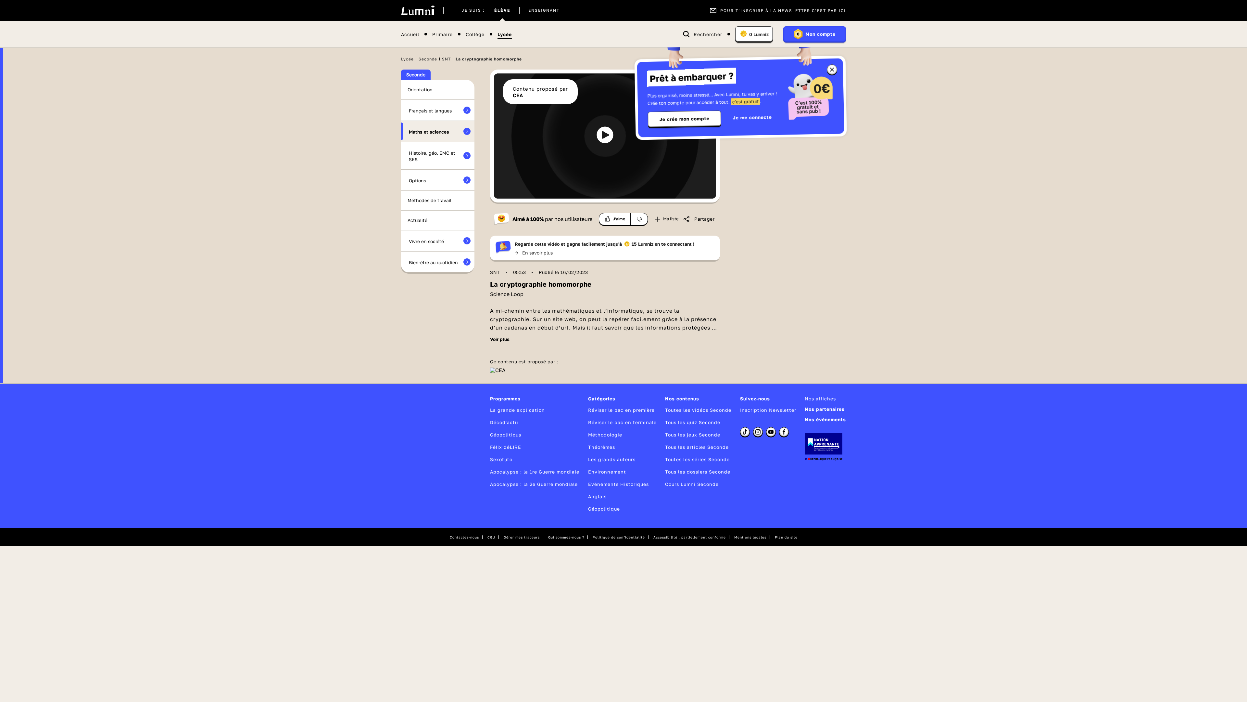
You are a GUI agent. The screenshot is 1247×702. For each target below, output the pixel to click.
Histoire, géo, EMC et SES (432, 156)
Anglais (597, 496)
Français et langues (430, 110)
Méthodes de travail (429, 200)
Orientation (420, 89)
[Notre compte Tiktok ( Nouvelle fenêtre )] (745, 432)
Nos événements (825, 419)
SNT (446, 59)
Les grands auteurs (612, 459)
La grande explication (517, 410)
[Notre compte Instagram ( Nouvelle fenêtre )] (758, 432)
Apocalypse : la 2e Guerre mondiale (534, 484)
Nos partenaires (825, 409)
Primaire (442, 34)
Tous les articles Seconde (697, 447)
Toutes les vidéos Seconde (698, 410)
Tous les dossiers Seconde (697, 471)
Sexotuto (501, 459)
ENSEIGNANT (544, 10)
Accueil (410, 34)
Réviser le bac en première (621, 410)
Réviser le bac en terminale (622, 422)
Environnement (607, 471)
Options (417, 180)
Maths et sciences (429, 132)
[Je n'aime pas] (639, 219)
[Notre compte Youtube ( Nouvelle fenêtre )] (771, 432)
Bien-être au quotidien (433, 262)
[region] (605, 136)
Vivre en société (426, 241)
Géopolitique (604, 509)
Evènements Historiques (618, 484)
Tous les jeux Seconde (692, 434)
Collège (475, 34)
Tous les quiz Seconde (692, 422)
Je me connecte (752, 117)
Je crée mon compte (685, 119)
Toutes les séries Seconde (697, 459)
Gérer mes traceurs (522, 537)
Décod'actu (504, 422)
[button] (605, 135)
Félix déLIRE (505, 447)
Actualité (417, 220)
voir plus (500, 339)
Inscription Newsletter (768, 410)
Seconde (428, 59)
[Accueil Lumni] (418, 10)
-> (534, 252)
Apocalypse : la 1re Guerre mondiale (534, 471)
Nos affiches (820, 398)
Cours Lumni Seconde (692, 484)
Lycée (505, 34)
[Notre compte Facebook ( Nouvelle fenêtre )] (784, 432)
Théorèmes (601, 447)
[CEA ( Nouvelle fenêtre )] (498, 370)
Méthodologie (605, 434)
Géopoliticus (505, 434)
